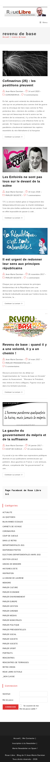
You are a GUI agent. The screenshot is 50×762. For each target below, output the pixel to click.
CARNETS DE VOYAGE (12, 527)
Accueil (16, 738)
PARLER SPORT (9, 648)
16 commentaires (34, 449)
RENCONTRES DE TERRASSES (16, 662)
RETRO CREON (9, 667)
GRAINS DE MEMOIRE (12, 564)
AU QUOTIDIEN (9, 517)
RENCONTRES (9, 658)
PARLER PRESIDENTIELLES (18, 363)
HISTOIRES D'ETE (10, 569)
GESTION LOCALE (10, 559)
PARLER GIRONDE (10, 611)
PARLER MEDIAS (10, 616)
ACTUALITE (7, 512)
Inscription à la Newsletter (24, 743)
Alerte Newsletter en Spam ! (25, 748)
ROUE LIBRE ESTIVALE (12, 672)
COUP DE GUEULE (14, 449)
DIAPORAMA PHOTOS (12, 550)
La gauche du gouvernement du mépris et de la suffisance (24, 435)
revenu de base (19, 37)
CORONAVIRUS (12, 95)
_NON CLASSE (9, 676)
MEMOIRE (7, 583)
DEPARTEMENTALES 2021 (13, 545)
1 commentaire (33, 278)
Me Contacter (28, 738)
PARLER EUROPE (10, 602)
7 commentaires (34, 195)
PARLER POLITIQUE (11, 625)
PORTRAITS (8, 653)
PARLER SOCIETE (14, 195)
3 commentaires (31, 95)
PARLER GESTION (10, 606)
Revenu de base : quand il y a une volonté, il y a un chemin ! (25, 349)
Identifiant (6, 694)
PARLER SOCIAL (9, 634)
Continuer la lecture (15, 137)
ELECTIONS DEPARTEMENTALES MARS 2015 (22, 555)
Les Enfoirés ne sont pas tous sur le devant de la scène (22, 181)
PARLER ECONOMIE (11, 592)
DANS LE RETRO (10, 541)
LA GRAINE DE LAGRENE (13, 578)
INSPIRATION (8, 573)
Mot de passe (8, 700)
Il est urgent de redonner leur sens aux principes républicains (22, 264)
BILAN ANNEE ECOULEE (13, 522)
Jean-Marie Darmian (14, 91)
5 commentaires (12, 366)
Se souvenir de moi (31, 706)
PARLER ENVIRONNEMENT (14, 597)
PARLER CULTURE (10, 587)
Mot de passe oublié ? (28, 709)
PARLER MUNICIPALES (12, 620)
